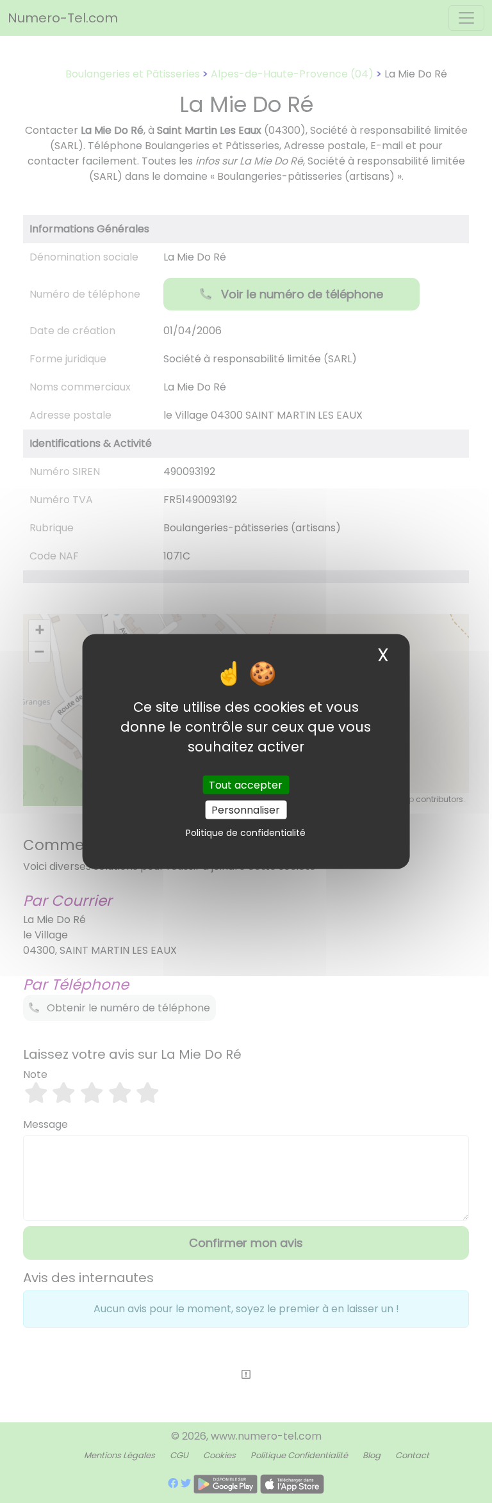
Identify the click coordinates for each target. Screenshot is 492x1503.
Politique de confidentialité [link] (246, 832)
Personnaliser (245, 809)
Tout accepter (246, 784)
